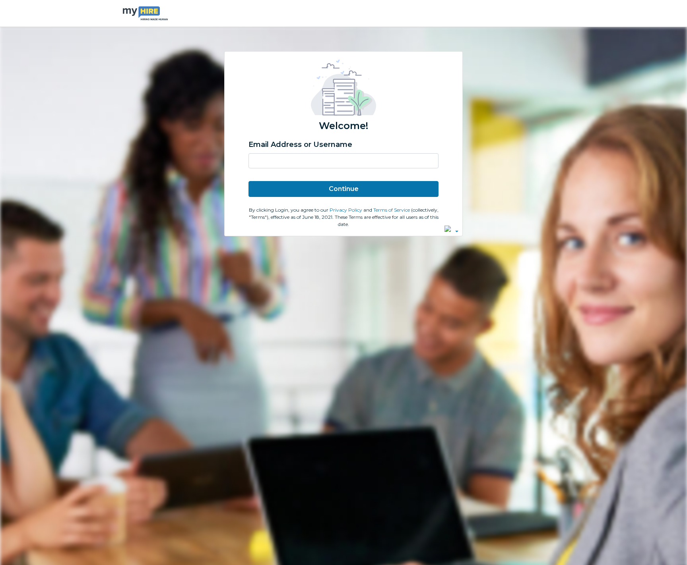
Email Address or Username (300, 144)
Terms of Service (392, 210)
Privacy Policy (346, 210)
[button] (451, 229)
